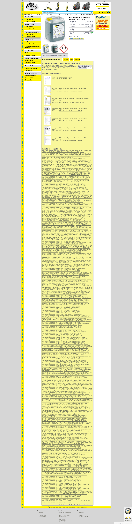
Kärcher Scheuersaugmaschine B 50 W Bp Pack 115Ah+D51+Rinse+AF (70, 383)
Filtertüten (81, 512)
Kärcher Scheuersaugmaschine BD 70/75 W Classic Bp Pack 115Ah (61, 323)
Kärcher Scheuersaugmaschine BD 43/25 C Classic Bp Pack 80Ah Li (65, 424)
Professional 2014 (35, 14)
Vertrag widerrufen (43, 518)
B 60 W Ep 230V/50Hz (68, 160)
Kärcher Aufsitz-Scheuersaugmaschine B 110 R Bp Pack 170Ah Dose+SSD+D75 (65, 339)
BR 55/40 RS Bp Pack (85, 150)
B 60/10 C (78, 225)
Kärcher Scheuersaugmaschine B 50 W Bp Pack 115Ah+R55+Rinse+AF (67, 385)
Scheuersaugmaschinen (56, 14)
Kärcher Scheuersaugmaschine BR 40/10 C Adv (61, 200)
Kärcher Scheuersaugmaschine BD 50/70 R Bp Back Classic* (61, 329)
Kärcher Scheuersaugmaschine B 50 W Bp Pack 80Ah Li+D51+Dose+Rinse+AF (64, 375)
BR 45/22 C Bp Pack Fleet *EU (59, 211)
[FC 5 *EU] (66, 10)
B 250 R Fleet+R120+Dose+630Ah (70, 210)
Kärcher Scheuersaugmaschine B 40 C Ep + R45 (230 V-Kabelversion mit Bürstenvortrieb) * (66, 152)
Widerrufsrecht (62, 516)
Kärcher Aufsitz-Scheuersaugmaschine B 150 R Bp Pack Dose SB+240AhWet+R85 (65, 344)
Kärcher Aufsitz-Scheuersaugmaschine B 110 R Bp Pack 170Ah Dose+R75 (61, 335)
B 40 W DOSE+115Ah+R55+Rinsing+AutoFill (74, 302)
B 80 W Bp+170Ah (64, 162)
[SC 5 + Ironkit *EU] (48, 10)
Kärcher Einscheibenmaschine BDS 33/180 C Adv (66, 195)
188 (69, 129)
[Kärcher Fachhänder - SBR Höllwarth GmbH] (102, 6)
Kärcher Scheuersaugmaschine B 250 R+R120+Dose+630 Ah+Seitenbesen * (62, 297)
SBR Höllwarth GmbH (43, 1)
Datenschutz (62, 519)
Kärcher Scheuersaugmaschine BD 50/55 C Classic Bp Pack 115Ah (61, 478)
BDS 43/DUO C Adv (50, 168)
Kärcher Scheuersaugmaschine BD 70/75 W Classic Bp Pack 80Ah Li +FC (66, 473)
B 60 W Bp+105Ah (81, 160)
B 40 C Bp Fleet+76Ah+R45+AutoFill (70, 223)
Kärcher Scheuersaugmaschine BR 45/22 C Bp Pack (63, 392)
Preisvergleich (42, 516)
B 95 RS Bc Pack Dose (71, 177)
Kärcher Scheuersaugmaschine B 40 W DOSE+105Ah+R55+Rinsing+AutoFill (57, 158)
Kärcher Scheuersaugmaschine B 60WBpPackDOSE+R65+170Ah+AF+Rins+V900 (65, 363)
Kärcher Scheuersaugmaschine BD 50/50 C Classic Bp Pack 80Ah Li (62, 325)
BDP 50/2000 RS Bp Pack (64, 164)
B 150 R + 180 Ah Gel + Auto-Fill (77, 203)
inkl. (116, 523)
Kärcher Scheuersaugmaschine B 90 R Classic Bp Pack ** (71, 192)
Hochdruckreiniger (31, 68)
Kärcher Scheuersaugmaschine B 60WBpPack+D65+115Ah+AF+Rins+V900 (61, 358)
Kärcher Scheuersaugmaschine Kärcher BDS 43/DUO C (63, 354)
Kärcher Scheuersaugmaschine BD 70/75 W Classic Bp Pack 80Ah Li (62, 475)
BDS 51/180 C (81, 176)
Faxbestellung (42, 515)
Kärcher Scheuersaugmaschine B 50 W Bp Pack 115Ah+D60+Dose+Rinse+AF (66, 400)
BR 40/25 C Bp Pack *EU (76, 169)
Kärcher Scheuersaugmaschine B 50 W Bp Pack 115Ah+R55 (66, 409)
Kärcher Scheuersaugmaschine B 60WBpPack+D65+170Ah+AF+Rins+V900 (64, 359)
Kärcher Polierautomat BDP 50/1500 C (53, 167)
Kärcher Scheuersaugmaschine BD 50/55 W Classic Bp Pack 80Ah (62, 327)
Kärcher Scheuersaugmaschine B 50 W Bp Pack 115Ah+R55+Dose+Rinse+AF (62, 386)
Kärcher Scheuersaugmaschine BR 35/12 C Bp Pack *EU (68, 394)
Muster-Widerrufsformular (65, 512)
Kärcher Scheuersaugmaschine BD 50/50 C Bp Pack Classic (69, 319)
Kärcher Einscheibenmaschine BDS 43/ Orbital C (65, 440)
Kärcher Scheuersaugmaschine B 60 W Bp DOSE (61, 500)
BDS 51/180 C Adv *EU (73, 196)
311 (70, 100)
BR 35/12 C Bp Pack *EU (84, 200)
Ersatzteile (28, 80)
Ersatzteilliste (29, 78)
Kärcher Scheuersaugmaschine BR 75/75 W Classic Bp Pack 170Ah (62, 483)
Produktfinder (29, 66)
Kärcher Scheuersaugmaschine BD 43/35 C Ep (61, 225)
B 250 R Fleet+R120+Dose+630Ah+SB (71, 272)
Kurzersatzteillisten (83, 516)
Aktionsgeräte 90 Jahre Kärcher (32, 46)
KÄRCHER (27, 14)
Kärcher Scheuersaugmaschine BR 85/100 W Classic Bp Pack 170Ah (62, 482)
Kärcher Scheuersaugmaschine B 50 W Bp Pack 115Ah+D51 (64, 378)
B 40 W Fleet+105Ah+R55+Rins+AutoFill (76, 222)
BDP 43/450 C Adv (62, 168)
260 (69, 110)
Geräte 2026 (29, 17)
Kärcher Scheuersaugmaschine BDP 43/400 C (63, 355)
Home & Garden (30, 21)
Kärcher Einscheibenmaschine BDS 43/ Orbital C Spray (59, 357)
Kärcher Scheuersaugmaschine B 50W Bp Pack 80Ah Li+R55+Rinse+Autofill (67, 375)
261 (69, 119)
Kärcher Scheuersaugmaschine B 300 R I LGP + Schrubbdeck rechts (62, 294)
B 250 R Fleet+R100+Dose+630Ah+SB (67, 208)
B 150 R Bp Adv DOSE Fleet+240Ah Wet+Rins (61, 212)
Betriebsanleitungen (84, 518)
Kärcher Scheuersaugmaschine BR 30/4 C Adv (61, 171)
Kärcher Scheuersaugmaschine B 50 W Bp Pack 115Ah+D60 (73, 407)
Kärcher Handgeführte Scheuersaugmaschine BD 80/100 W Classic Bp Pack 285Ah (67, 320)
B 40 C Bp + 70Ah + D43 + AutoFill (69, 152)
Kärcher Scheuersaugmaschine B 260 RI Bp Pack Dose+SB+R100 (65, 365)
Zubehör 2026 (29, 24)
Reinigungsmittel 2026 (32, 32)
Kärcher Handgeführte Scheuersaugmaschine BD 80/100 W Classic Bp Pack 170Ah (65, 324)
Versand (65, 59)
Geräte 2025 (29, 39)
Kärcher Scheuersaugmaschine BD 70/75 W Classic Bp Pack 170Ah (66, 321)
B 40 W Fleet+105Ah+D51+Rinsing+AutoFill (73, 253)
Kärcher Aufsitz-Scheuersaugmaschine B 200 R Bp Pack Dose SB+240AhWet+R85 (65, 350)
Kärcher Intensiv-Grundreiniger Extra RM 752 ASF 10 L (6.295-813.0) (80, 14)
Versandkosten (62, 520)
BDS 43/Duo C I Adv (58, 204)
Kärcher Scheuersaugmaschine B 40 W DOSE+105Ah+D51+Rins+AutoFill (64, 186)
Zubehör (77, 59)
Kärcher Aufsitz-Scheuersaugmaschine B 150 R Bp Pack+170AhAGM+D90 (65, 340)
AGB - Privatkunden (64, 514)
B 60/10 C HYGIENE (72, 150)
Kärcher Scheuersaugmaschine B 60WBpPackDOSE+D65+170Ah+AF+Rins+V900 (64, 362)
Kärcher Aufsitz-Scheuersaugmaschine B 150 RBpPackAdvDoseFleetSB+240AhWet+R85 (67, 347)
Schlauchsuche (82, 514)
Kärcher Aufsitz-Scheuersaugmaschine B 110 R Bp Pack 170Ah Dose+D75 (63, 336)
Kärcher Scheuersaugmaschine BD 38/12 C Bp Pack (65, 175)
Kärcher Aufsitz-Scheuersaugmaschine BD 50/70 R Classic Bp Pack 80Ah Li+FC (64, 332)
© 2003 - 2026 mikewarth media (58, 507)
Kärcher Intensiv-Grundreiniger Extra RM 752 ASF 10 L (52, 59)
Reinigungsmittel (45, 14)
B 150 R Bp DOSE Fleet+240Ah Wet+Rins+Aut (72, 214)
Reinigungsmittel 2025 (32, 58)
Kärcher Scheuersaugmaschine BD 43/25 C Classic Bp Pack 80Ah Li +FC (63, 423)
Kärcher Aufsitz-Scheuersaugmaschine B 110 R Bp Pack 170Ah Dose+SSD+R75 (63, 337)
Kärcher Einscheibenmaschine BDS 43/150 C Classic (66, 239)
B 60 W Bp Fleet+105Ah (65, 219)
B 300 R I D (71, 500)
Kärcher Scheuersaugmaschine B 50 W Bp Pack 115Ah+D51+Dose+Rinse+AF (64, 384)
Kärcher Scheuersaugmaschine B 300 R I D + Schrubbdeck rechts (64, 206)
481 (69, 90)
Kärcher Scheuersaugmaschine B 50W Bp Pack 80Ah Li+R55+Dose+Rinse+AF (64, 377)
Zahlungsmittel (62, 521)
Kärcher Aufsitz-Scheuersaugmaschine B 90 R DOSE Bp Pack (74, 165)
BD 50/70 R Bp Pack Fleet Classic (69, 245)
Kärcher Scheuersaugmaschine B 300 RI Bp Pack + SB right (62, 314)
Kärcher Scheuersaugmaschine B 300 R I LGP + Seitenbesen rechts (64, 294)
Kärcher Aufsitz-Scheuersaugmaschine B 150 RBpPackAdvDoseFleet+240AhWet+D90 (66, 346)
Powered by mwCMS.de (82, 507)
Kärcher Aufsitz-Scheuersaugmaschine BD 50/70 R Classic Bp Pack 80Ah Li (62, 331)
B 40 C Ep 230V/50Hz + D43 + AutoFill (64, 181)
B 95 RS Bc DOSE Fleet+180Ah (67, 215)
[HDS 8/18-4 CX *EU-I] (85, 10)
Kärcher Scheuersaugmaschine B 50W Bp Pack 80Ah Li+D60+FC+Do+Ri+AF (64, 408)
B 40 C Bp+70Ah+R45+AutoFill (64, 179)
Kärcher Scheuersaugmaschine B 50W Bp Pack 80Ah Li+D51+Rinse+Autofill (67, 373)
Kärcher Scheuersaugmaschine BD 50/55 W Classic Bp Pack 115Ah (61, 328)
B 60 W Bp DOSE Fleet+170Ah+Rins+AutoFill (66, 218)
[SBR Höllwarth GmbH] (32, 6)
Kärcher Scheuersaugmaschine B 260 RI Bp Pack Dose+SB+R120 (65, 427)
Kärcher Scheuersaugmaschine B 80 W (62, 502)
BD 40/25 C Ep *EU (62, 169)
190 (69, 139)
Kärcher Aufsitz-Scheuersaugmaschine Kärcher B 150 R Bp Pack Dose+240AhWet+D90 (63, 343)
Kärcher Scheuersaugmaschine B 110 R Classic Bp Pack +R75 (61, 456)
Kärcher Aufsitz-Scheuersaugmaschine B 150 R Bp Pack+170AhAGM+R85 (63, 342)
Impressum (61, 518)
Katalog (59, 55)
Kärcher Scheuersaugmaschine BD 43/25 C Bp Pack (57, 369)
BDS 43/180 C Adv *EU (74, 168)
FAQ (71, 59)
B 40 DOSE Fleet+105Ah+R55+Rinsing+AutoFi (74, 221)
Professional (29, 19)
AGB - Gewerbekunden (64, 515)
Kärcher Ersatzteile (31, 73)
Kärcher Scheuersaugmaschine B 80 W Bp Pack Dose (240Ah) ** (67, 191)
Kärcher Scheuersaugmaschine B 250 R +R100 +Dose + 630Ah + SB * (62, 296)
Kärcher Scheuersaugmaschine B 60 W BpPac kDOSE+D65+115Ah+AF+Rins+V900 (66, 433)
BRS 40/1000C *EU (55, 173)
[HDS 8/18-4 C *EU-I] (76, 10)
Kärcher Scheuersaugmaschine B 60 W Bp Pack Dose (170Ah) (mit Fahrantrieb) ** (64, 189)
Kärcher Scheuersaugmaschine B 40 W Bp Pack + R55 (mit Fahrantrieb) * (61, 182)
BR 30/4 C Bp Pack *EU (82, 171)
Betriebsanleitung (30, 75)
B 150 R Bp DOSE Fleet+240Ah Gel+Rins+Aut (69, 248)
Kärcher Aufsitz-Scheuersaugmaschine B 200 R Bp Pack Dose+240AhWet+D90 (64, 349)
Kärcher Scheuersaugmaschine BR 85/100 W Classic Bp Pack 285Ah (62, 481)
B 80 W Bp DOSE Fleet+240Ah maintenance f (63, 217)
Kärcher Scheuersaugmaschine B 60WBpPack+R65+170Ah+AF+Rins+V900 (64, 360)
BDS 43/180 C (72, 176)
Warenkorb (108, 1)
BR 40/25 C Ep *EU (50, 169)
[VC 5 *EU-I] (57, 10)
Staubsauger (29, 70)
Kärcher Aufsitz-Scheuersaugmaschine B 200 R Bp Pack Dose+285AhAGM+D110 (65, 352)
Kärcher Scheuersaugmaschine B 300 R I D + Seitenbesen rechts (65, 206)
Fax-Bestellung (100, 1)
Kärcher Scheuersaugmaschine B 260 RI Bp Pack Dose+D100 (61, 366)
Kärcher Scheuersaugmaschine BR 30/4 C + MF (78, 388)
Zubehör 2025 (29, 51)
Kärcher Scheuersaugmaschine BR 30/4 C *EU (55, 172)
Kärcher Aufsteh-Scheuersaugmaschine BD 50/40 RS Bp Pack (66, 175)
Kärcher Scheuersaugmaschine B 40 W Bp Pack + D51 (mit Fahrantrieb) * (63, 183)
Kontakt (94, 1)
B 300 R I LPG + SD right (82, 207)
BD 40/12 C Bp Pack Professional (71, 173)
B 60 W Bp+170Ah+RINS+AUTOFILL (71, 188)
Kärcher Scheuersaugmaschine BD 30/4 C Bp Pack (63, 246)
